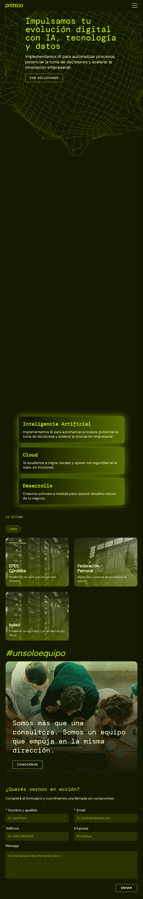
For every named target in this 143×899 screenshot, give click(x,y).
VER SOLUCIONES (44, 78)
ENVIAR (126, 887)
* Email (79, 810)
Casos (13, 528)
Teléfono (12, 828)
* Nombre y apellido (22, 810)
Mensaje (12, 846)
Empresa (81, 828)
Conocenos (27, 764)
